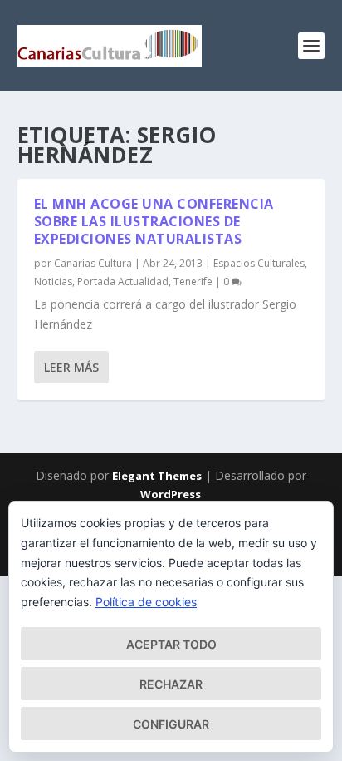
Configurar (171, 724)
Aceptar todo (171, 644)
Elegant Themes (157, 475)
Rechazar (171, 684)
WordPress (170, 494)
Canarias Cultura (93, 263)
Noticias (53, 281)
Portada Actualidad (123, 281)
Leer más (71, 367)
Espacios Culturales (259, 263)
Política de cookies (146, 602)
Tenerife (193, 281)
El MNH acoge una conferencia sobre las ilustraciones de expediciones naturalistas (154, 221)
